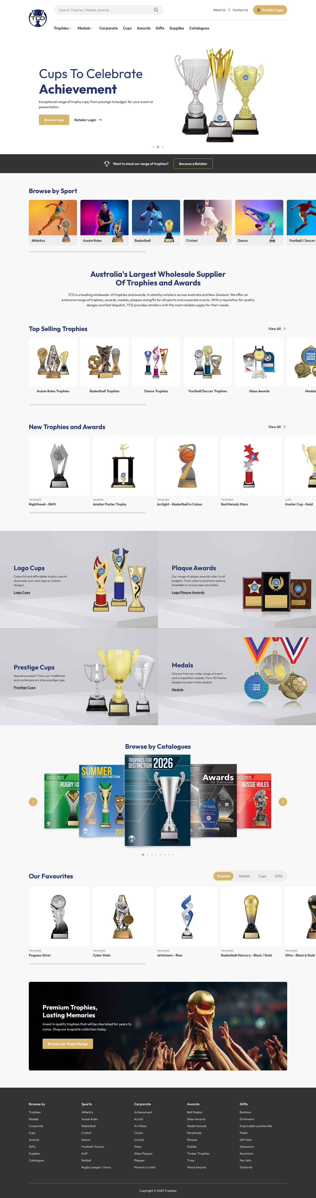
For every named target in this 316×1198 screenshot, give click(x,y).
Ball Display (194, 1112)
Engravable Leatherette (256, 1126)
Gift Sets (246, 1140)
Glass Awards (196, 1119)
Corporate (108, 28)
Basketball (88, 1126)
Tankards (246, 1167)
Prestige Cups (24, 687)
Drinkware (247, 1119)
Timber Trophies (198, 1153)
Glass (137, 1147)
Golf (84, 1153)
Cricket (86, 1133)
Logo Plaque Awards (188, 592)
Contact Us (240, 9)
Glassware (247, 1147)
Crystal (139, 1140)
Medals (177, 689)
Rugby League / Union (96, 1167)
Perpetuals (194, 1133)
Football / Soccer (92, 1147)
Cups (127, 28)
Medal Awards (196, 1126)
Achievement (143, 1112)
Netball (86, 1160)
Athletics (87, 1112)
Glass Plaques (143, 1153)
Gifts (160, 28)
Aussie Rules (89, 1119)
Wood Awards (196, 1167)
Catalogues (199, 28)
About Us (219, 9)
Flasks (244, 1133)
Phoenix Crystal (144, 1167)
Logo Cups (22, 592)
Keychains (246, 1153)
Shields (191, 1147)
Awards (143, 28)
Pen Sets (245, 1160)
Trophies (223, 876)
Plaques (139, 1160)
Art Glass (140, 1126)
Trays (191, 1160)
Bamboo (245, 1112)
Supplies (176, 28)
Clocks (138, 1133)
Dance (85, 1140)
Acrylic (138, 1119)
